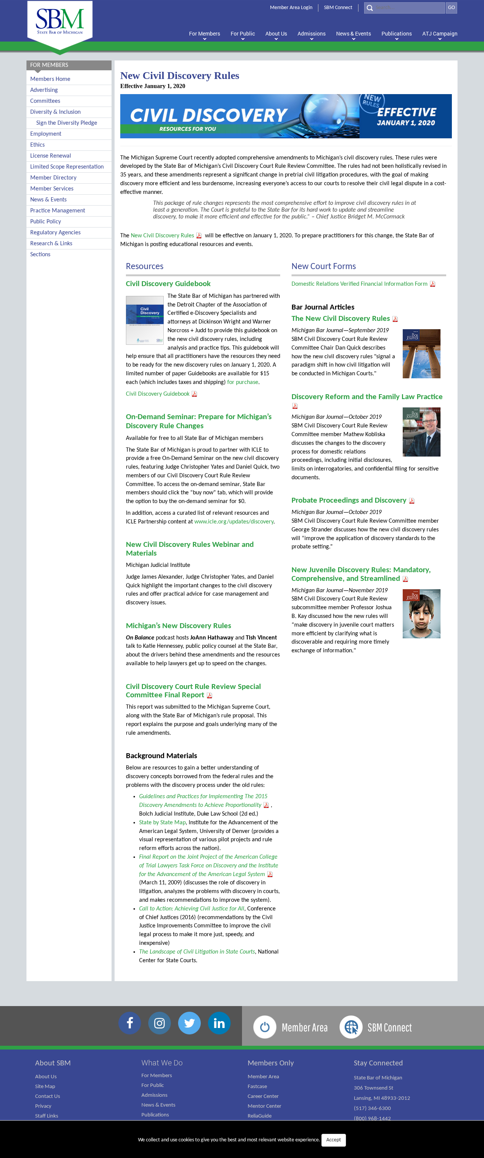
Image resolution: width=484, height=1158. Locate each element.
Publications (155, 1115)
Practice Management (57, 211)
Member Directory (53, 178)
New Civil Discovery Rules (163, 236)
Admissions (154, 1095)
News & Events (48, 200)
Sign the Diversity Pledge (66, 123)
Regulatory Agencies (55, 233)
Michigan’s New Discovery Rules (178, 626)
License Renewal (50, 156)
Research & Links (51, 244)
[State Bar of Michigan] (60, 25)
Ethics (37, 145)
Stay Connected (378, 1063)
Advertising (44, 90)
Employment (45, 134)
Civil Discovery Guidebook (168, 284)
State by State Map (162, 823)
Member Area (263, 1077)
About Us (46, 1077)
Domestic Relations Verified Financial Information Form (360, 284)
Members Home (50, 79)
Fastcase (257, 1087)
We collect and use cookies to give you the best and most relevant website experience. (239, 1140)
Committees (45, 101)
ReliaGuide (259, 1116)
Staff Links (46, 1116)
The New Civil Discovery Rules (342, 319)
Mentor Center (264, 1106)
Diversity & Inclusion (55, 112)
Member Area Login (291, 8)
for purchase (242, 382)
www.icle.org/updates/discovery (233, 522)
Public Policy (45, 222)
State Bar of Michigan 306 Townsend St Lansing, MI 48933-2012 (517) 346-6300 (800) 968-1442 (382, 1098)
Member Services (51, 189)
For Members (156, 1076)
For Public (152, 1085)
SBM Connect (338, 8)
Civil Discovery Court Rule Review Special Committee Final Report (193, 691)
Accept (333, 1140)
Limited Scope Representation (67, 167)
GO (451, 8)
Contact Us (47, 1096)
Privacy (43, 1106)
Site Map (45, 1087)
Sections (40, 255)
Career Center (263, 1096)
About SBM (53, 1063)
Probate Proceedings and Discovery (350, 501)
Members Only (271, 1063)
